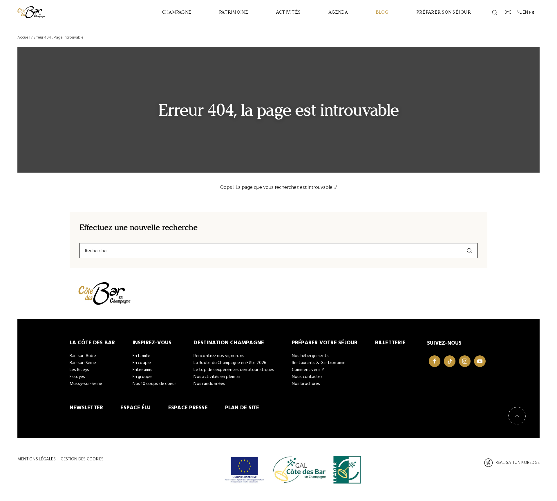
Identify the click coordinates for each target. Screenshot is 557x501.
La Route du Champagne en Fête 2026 (229, 362)
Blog (382, 12)
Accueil (23, 37)
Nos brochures (306, 383)
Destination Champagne (228, 343)
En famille (141, 355)
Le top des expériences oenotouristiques (233, 369)
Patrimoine (233, 12)
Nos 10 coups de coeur (154, 383)
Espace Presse (188, 407)
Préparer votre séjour (325, 343)
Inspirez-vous (152, 343)
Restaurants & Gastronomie (319, 362)
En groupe (142, 376)
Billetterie (390, 343)
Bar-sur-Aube (83, 355)
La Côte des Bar (92, 343)
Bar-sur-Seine (83, 362)
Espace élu (135, 407)
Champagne (176, 12)
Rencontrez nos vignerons (218, 355)
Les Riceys (79, 369)
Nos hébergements (310, 355)
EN (525, 12)
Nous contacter (307, 376)
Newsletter (86, 407)
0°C (507, 12)
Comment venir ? (308, 369)
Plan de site (242, 407)
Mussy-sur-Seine (86, 383)
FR (531, 12)
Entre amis (142, 369)
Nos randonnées (209, 383)
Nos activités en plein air (217, 376)
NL (519, 12)
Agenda (338, 12)
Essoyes (77, 376)
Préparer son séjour (443, 12)
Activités (288, 12)
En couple (142, 362)
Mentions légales (36, 459)
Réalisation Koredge (517, 462)
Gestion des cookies (82, 459)
